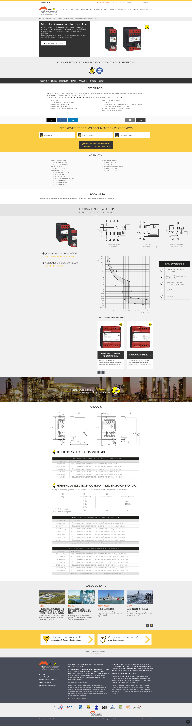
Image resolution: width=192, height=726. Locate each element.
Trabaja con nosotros (103, 2)
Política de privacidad (107, 719)
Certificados (112, 9)
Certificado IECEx (126, 135)
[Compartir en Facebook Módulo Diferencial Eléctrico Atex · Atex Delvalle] (62, 120)
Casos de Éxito (133, 9)
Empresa (104, 9)
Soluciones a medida (78, 9)
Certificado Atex (88, 135)
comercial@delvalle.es (48, 685)
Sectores (89, 9)
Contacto (149, 9)
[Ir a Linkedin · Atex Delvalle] (122, 2)
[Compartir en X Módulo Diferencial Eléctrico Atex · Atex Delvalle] (51, 120)
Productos (66, 9)
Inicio (40, 18)
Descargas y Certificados (58, 81)
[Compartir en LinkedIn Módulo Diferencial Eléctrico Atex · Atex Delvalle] (72, 120)
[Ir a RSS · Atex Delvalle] (115, 2)
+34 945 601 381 (46, 682)
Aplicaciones (83, 81)
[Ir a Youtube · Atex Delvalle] (119, 2)
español (147, 2)
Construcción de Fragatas (137, 609)
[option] (123, 39)
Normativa (73, 81)
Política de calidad (147, 719)
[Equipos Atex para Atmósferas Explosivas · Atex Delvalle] (48, 11)
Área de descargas (54, 266)
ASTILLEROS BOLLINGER (106, 609)
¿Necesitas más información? (96, 145)
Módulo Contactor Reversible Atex (140, 355)
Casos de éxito (96, 585)
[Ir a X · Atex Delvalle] (113, 2)
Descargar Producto (54, 43)
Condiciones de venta (134, 719)
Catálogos (96, 9)
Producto (48, 135)
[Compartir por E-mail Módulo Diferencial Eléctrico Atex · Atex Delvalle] (129, 120)
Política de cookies (120, 719)
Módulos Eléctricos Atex (65, 18)
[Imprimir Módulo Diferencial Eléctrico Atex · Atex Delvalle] (140, 120)
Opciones (93, 81)
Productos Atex (50, 18)
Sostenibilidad (122, 9)
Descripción (44, 81)
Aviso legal (96, 719)
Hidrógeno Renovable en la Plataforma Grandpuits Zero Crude (79, 611)
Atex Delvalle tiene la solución (59, 256)
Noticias (142, 9)
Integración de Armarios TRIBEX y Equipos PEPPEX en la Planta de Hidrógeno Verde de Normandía (51, 611)
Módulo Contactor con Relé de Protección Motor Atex (111, 355)
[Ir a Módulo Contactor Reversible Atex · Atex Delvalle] (140, 336)
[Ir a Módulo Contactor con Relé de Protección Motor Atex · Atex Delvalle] (111, 336)
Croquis (101, 81)
